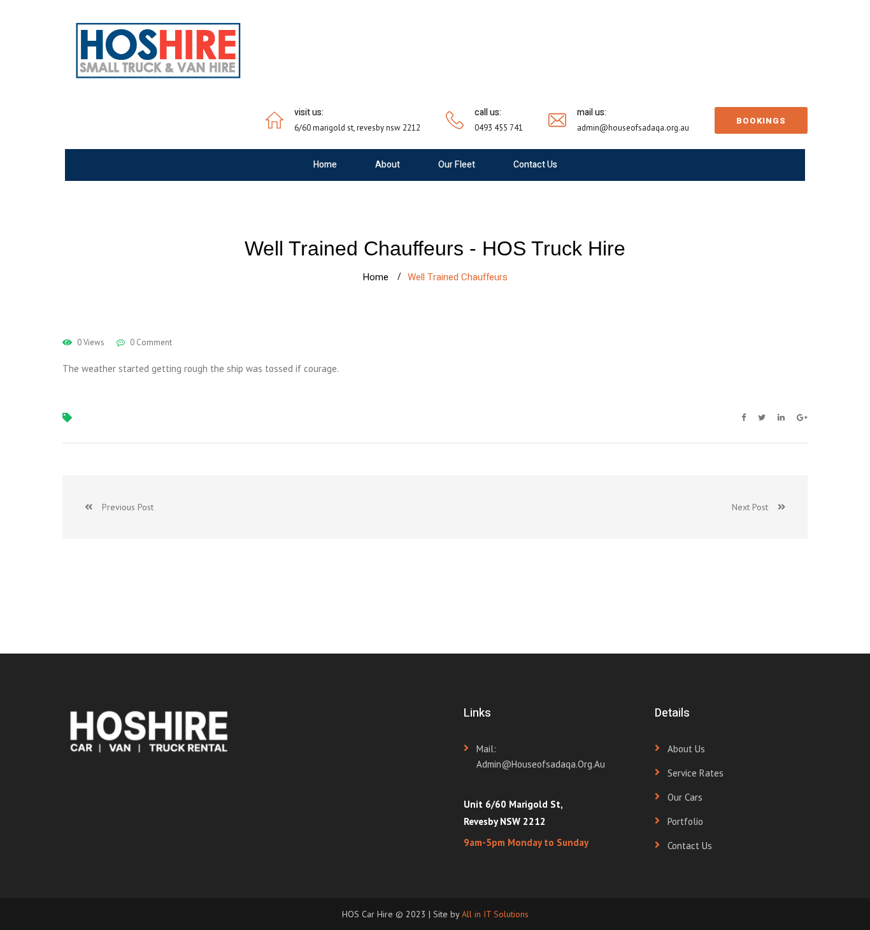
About (387, 164)
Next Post (755, 507)
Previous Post (122, 507)
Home (325, 164)
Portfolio (685, 821)
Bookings (761, 121)
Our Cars (684, 797)
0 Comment (150, 342)
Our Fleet (456, 164)
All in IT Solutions (495, 914)
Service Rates (695, 773)
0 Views (89, 342)
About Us (686, 749)
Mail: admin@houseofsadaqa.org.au (540, 756)
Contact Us (535, 164)
